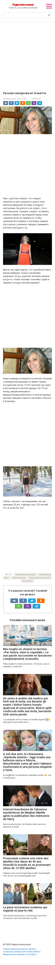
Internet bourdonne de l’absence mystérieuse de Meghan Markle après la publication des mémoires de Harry (26, 814)
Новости (28, 581)
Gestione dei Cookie (23, 951)
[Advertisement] (27, 54)
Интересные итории (40, 577)
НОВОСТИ (36, 99)
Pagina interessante (23, 4)
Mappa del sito (9, 954)
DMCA (36, 951)
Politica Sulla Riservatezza (15, 949)
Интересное (20, 577)
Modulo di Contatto (27, 954)
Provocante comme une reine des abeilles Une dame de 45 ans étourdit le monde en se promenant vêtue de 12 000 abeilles (27, 863)
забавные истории (26, 574)
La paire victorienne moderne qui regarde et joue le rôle (25, 908)
